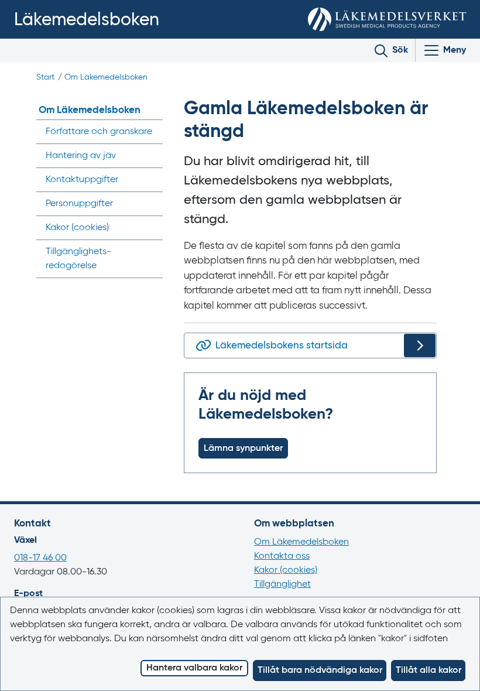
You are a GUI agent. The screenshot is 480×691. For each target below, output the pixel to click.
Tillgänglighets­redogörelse (78, 259)
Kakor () (77, 227)
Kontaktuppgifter (82, 179)
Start (45, 77)
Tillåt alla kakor (428, 670)
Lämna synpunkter (243, 448)
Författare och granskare (99, 131)
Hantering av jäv (81, 155)
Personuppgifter (79, 203)
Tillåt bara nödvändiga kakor (320, 670)
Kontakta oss (282, 556)
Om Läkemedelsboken (106, 77)
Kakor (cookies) (285, 570)
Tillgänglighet (282, 584)
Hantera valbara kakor (194, 668)
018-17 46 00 (40, 558)
